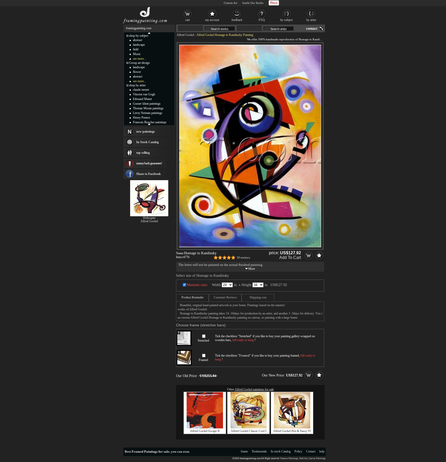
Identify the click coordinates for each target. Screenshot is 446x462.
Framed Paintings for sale (150, 451)
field (135, 49)
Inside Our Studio (253, 2)
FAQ (262, 20)
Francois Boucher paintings (149, 122)
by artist (311, 20)
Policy (298, 451)
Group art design (139, 63)
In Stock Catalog (147, 142)
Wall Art (303, 458)
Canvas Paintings (317, 458)
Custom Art (230, 2)
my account (212, 20)
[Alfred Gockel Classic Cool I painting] (248, 427)
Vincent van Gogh (144, 94)
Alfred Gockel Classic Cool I (248, 431)
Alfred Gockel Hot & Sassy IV (292, 431)
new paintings (145, 131)
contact (311, 28)
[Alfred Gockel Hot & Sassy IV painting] (292, 427)
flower (137, 72)
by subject (286, 20)
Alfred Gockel (185, 35)
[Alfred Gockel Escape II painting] (205, 427)
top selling (143, 153)
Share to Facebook (148, 174)
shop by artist (137, 85)
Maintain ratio (197, 285)
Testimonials (259, 451)
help (321, 451)
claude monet (141, 89)
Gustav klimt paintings (147, 103)
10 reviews (243, 257)
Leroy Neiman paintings (147, 113)
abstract (137, 40)
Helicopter (149, 218)
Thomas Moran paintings (148, 108)
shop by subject (138, 35)
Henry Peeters (141, 117)
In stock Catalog (281, 451)
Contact (310, 451)
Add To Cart (290, 257)
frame (244, 451)
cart (187, 20)
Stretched (203, 340)
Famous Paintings (289, 458)
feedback (237, 20)
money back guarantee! (149, 163)
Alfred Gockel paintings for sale (254, 389)
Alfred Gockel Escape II (205, 431)
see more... (139, 58)
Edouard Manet (142, 99)
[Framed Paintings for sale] (145, 23)
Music (137, 54)
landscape (139, 45)
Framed (203, 360)
